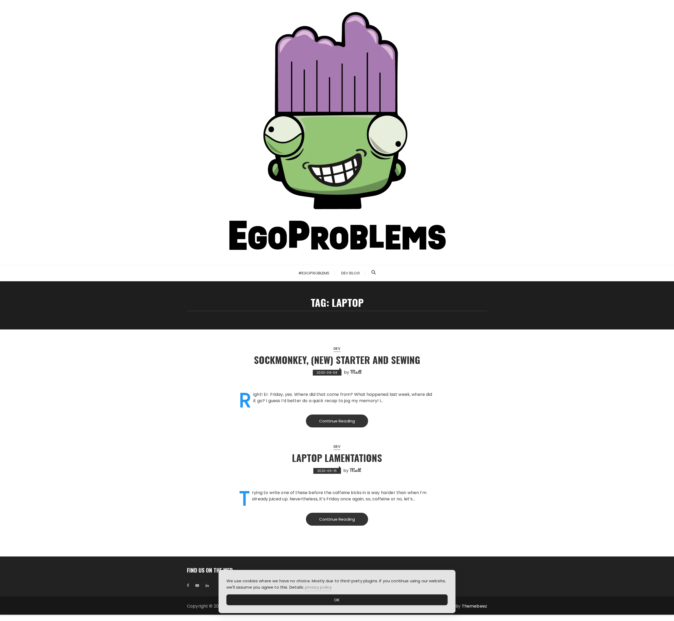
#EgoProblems (314, 273)
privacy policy (318, 587)
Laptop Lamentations (337, 458)
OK (337, 600)
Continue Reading (337, 421)
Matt (355, 372)
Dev (337, 348)
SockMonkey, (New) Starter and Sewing (337, 360)
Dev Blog (350, 273)
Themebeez (474, 606)
